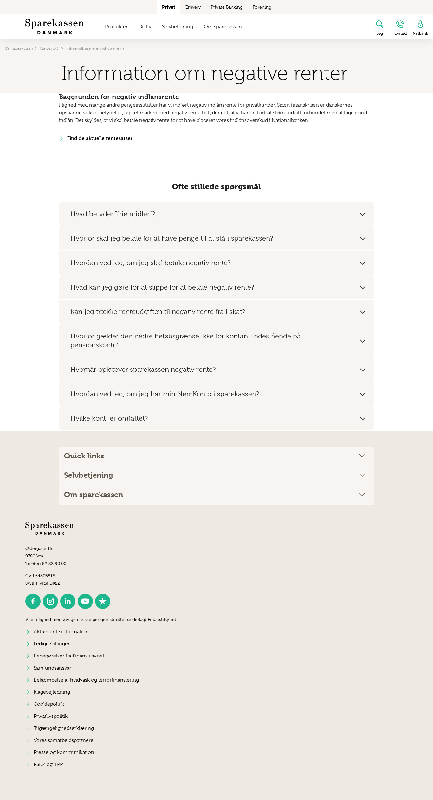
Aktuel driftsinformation (61, 632)
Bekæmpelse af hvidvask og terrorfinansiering (86, 680)
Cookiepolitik (49, 704)
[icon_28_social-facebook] (33, 601)
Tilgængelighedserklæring (64, 728)
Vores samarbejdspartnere (64, 740)
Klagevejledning (52, 692)
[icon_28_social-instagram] (50, 601)
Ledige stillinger (52, 644)
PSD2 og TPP (48, 764)
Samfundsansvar (52, 668)
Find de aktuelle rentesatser (99, 138)
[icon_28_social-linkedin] (67, 601)
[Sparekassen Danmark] (54, 26)
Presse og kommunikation (64, 752)
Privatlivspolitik (51, 716)
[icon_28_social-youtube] (85, 601)
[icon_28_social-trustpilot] (102, 601)
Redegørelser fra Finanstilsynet (69, 656)
